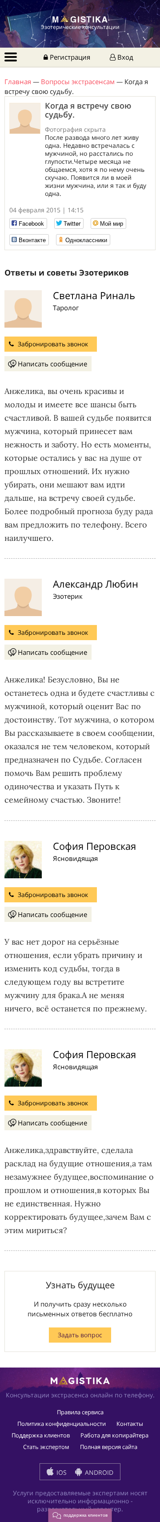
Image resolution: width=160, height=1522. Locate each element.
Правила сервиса (80, 1412)
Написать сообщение (52, 363)
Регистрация (69, 57)
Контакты (129, 1424)
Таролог (66, 307)
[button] (80, 1515)
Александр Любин (95, 583)
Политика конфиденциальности (61, 1424)
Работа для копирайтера (114, 1435)
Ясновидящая (75, 858)
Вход (124, 57)
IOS (61, 1472)
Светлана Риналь (94, 295)
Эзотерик (68, 596)
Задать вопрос (80, 1335)
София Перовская (94, 845)
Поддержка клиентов (41, 1435)
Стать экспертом (46, 1447)
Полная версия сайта (108, 1447)
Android (98, 1472)
